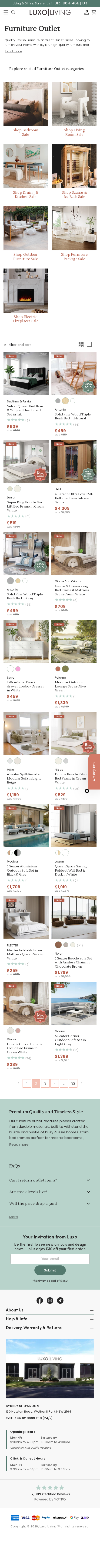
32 (73, 1083)
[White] (73, 400)
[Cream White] (17, 488)
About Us (14, 1310)
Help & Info (16, 1319)
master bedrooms (67, 1137)
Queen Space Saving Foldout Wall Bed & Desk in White (71, 871)
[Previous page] (18, 1083)
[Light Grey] (66, 760)
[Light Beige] (17, 760)
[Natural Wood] (65, 400)
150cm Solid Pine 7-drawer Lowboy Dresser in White (25, 686)
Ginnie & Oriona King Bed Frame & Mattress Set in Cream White (72, 590)
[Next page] (81, 1083)
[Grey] (58, 400)
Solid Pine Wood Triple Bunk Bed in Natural (73, 417)
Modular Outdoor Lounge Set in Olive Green (70, 686)
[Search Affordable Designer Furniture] (13, 12)
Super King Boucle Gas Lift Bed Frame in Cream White (25, 507)
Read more (19, 1144)
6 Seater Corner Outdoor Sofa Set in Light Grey (70, 1040)
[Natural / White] (10, 852)
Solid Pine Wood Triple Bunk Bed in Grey (25, 597)
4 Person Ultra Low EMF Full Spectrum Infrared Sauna (74, 498)
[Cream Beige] (10, 488)
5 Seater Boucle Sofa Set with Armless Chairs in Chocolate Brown (73, 963)
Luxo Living (48, 1526)
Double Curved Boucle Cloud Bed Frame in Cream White (24, 1048)
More (13, 1216)
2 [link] (36, 1083)
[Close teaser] (87, 791)
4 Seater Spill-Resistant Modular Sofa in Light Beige (25, 779)
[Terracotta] (58, 668)
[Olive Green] (65, 668)
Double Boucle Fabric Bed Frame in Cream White (71, 779)
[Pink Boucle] (18, 1030)
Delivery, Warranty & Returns (34, 1328)
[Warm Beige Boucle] (66, 944)
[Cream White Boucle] (10, 1030)
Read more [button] (13, 51)
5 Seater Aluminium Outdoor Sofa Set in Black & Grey (22, 871)
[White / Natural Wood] (58, 852)
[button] (6, 12)
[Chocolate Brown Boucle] (58, 944)
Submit (50, 1270)
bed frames (19, 1137)
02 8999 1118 (32, 1418)
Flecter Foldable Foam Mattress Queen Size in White (25, 955)
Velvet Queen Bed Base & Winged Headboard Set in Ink (25, 411)
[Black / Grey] (17, 852)
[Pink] (18, 668)
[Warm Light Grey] (10, 760)
